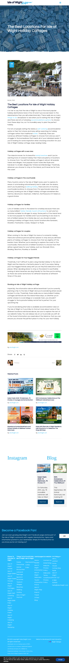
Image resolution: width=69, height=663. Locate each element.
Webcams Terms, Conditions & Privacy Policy (47, 577)
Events (36, 592)
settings (6, 661)
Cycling (19, 592)
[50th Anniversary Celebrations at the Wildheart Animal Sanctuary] (48, 386)
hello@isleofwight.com (60, 585)
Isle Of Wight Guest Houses (12, 578)
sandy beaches (41, 155)
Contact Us (47, 560)
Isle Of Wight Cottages (11, 586)
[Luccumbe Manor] (34, 342)
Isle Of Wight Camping (11, 617)
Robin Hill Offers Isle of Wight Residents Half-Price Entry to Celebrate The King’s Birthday (48, 428)
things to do (12, 117)
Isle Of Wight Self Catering (11, 593)
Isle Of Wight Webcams (38, 575)
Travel (36, 595)
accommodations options (41, 120)
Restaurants (30, 562)
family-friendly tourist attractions (33, 211)
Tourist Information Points (38, 582)
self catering (42, 129)
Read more (43, 502)
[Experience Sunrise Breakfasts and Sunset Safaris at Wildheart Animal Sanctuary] (20, 415)
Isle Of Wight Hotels (10, 566)
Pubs (27, 567)
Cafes (27, 565)
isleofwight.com (14, 347)
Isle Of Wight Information (38, 568)
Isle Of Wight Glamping (11, 625)
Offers (36, 597)
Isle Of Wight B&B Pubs (11, 600)
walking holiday (32, 187)
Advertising (47, 563)
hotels (35, 133)
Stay (13, 100)
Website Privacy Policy (46, 568)
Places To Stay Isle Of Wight (11, 558)
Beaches (20, 587)
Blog (9, 100)
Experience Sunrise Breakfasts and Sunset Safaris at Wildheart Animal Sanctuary (19, 428)
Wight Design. (56, 642)
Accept (60, 659)
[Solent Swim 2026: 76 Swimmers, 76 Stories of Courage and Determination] (20, 386)
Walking (19, 589)
